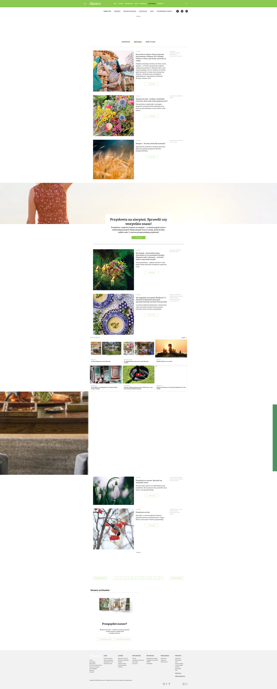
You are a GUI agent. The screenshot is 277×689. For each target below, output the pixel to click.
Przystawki (178, 660)
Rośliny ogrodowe (123, 660)
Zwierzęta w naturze (152, 660)
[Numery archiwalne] (114, 607)
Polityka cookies (94, 667)
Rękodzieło (152, 3)
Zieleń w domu (122, 663)
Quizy (136, 3)
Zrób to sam (164, 661)
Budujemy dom (108, 663)
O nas (90, 660)
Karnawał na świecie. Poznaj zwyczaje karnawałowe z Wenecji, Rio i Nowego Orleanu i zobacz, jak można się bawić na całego (151, 57)
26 (157, 578)
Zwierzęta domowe (152, 658)
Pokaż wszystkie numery (123, 639)
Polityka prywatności (95, 665)
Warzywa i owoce (123, 658)
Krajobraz (149, 663)
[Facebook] (177, 11)
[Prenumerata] (183, 683)
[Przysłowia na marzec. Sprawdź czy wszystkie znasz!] (113, 491)
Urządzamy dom (108, 661)
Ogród (121, 3)
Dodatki (177, 667)
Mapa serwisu (93, 668)
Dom (115, 3)
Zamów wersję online (106, 639)
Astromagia (143, 11)
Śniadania (178, 658)
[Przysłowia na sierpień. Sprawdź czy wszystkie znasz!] (138, 203)
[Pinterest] (186, 11)
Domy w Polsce (108, 658)
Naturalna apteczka (138, 660)
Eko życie (134, 663)
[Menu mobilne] (85, 3)
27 (161, 578)
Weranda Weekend (129, 11)
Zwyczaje (138, 51)
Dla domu (135, 661)
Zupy (176, 661)
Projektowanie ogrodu (122, 666)
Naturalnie (129, 3)
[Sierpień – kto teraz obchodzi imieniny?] (113, 159)
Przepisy (160, 3)
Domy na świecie (108, 660)
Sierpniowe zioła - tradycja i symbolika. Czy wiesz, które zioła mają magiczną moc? (152, 100)
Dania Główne (179, 663)
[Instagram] (182, 11)
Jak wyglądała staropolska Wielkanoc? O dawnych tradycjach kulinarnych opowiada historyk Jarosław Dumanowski (151, 300)
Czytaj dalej (151, 84)
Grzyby (148, 661)
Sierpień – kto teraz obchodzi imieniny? (150, 143)
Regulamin (92, 663)
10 (149, 578)
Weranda (117, 11)
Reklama (91, 670)
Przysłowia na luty (143, 512)
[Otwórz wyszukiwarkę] (186, 3)
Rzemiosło (164, 658)
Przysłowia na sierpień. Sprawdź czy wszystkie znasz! (138, 221)
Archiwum (92, 662)
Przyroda (143, 3)
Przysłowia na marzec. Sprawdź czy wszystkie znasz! (149, 481)
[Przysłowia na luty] (113, 528)
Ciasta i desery (179, 665)
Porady (120, 661)
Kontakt (91, 672)
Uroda (134, 658)
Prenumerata (180, 676)
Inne (176, 670)
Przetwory (178, 668)
